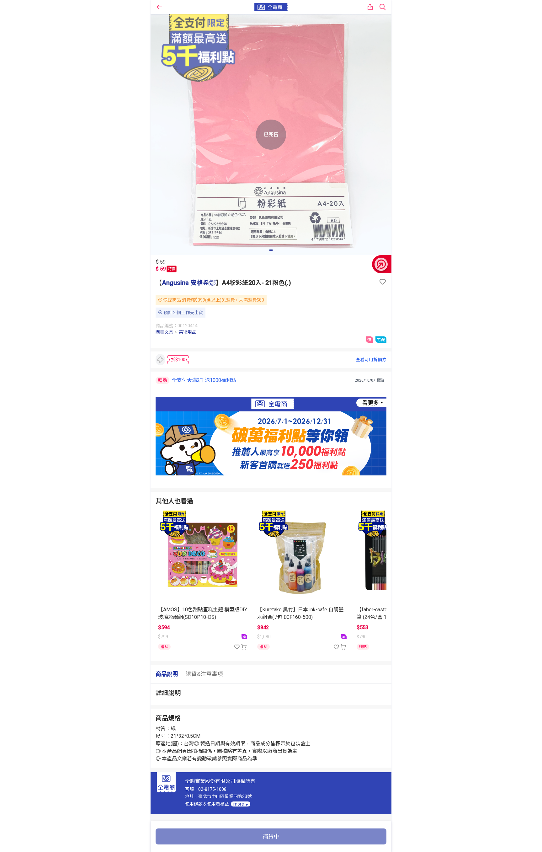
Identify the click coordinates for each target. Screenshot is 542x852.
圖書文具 (164, 332)
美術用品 (187, 332)
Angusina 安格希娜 (188, 283)
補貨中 (271, 836)
